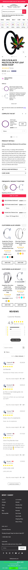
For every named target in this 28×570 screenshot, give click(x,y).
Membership (19, 507)
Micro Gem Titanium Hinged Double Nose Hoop (20, 243)
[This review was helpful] (20, 455)
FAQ (3, 507)
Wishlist (17, 502)
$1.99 (19, 19)
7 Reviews (11, 68)
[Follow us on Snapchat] (22, 553)
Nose (2, 19)
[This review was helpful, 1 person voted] (20, 405)
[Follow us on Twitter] (6, 553)
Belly (13, 19)
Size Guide (18, 513)
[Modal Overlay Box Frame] (14, 565)
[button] (23, 225)
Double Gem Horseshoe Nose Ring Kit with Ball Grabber (20, 287)
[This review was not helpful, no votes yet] (23, 379)
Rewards (18, 510)
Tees (24, 19)
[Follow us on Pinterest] (12, 553)
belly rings (17, 15)
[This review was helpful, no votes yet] (20, 379)
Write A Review (15, 340)
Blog (3, 510)
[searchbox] (12, 347)
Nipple (8, 19)
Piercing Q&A (5, 513)
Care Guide (18, 516)
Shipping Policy (19, 519)
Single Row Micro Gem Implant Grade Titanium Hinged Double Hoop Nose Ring (7, 289)
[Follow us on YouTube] (15, 553)
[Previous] (2, 56)
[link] (3, 257)
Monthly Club (19, 505)
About (3, 505)
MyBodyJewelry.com (14, 558)
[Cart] (25, 6)
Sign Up (22, 548)
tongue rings (5, 16)
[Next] (25, 56)
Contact (4, 502)
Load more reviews (14, 484)
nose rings (12, 15)
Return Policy (19, 521)
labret (22, 15)
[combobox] (18, 356)
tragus (9, 16)
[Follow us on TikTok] (19, 553)
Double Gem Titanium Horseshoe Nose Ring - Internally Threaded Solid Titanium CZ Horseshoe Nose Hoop (7, 245)
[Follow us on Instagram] (9, 553)
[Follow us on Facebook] (3, 553)
